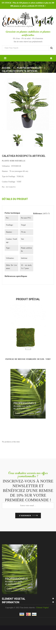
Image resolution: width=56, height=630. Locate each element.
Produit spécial (28, 299)
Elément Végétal (42, 608)
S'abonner (25, 516)
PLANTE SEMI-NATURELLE (13, 161)
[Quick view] (34, 349)
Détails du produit (15, 199)
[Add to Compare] (22, 349)
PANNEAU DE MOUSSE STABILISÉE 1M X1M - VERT (28, 359)
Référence (37, 213)
